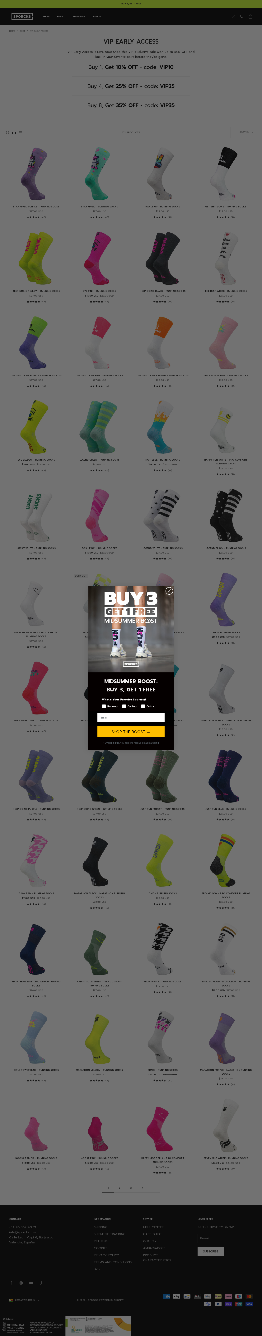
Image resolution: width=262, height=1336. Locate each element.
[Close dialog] (169, 591)
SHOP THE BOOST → (131, 732)
